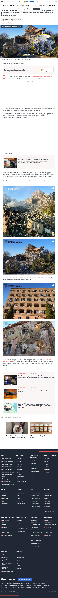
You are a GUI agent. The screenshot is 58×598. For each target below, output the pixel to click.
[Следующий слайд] (56, 5)
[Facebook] (38, 2)
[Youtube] (45, 2)
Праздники (48, 517)
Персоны (33, 517)
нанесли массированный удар (40, 76)
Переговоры (5, 527)
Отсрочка (19, 526)
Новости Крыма (6, 481)
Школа (18, 472)
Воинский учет (21, 531)
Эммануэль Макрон (36, 530)
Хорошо (36, 9)
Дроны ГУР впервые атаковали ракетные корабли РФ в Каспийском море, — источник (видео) (35, 405)
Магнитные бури (50, 509)
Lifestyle (47, 489)
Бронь (18, 523)
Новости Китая (35, 503)
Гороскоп (48, 493)
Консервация (20, 557)
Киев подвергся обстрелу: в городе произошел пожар (36, 390)
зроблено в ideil (53, 591)
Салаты (19, 565)
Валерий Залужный (36, 532)
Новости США (35, 495)
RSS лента (45, 587)
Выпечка (19, 555)
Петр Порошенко (36, 538)
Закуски (19, 568)
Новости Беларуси (36, 506)
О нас (2, 583)
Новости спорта (50, 455)
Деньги (33, 460)
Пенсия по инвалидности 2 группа (6, 559)
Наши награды (37, 585)
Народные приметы (50, 524)
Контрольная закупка (38, 5)
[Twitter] (47, 2)
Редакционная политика (38, 583)
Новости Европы (36, 493)
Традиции (48, 527)
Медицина (19, 469)
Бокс (46, 461)
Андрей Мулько (8, 19)
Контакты (46, 585)
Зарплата (19, 458)
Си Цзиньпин (34, 527)
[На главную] (29, 2)
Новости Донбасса (7, 479)
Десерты (19, 563)
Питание (19, 495)
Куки (28, 9)
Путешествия (49, 501)
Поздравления (49, 511)
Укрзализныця (35, 474)
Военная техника (7, 535)
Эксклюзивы (51, 5)
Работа (19, 461)
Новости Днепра (7, 464)
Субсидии (19, 466)
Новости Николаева (8, 484)
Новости (4, 455)
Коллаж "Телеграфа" (24, 59)
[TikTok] (52, 2)
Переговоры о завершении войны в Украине (15, 5)
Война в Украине (7, 517)
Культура (47, 503)
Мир (31, 489)
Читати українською (7, 23)
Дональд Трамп (35, 524)
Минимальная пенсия (6, 568)
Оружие (4, 530)
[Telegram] (43, 2)
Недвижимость (35, 466)
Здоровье (19, 489)
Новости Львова (7, 469)
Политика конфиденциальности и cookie (18, 583)
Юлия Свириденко (36, 546)
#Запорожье (14, 417)
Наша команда (5, 587)
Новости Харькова (7, 461)
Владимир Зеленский (34, 521)
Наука (3, 489)
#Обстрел (8, 417)
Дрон (3, 501)
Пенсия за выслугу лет (7, 572)
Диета (18, 498)
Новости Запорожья (8, 472)
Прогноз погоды (21, 481)
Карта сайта (15, 587)
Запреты (47, 530)
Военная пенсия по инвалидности (7, 564)
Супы (18, 560)
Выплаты (19, 464)
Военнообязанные (22, 528)
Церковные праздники (48, 521)
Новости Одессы (7, 466)
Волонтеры (5, 532)
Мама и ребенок (21, 493)
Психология (20, 501)
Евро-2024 (48, 469)
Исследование (21, 503)
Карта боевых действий (6, 521)
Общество (19, 455)
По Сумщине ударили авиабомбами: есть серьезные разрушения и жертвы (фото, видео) (36, 376)
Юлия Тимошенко (36, 540)
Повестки (19, 520)
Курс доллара (35, 471)
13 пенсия (5, 555)
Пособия (19, 479)
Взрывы (4, 524)
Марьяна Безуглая (36, 543)
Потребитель (49, 495)
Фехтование (48, 472)
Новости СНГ (35, 501)
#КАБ (20, 417)
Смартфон (5, 503)
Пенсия (4, 551)
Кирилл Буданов (35, 535)
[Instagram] (49, 2)
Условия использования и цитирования (12, 585)
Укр (56, 1)
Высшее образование (20, 475)
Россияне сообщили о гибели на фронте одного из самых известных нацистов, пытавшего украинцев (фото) (33, 160)
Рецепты (19, 551)
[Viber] (40, 1)
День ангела (48, 532)
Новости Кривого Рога (7, 475)
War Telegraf (21, 157)
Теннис (47, 464)
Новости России (35, 498)
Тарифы (33, 468)
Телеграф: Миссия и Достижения (30, 587)
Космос (4, 495)
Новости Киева (6, 458)
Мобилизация (21, 517)
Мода (46, 498)
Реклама (28, 585)
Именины (48, 535)
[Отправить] (19, 2)
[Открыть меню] (2, 2)
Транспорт (34, 463)
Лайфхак (47, 506)
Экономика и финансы (34, 456)
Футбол (47, 458)
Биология (5, 498)
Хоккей (47, 466)
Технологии (5, 493)
